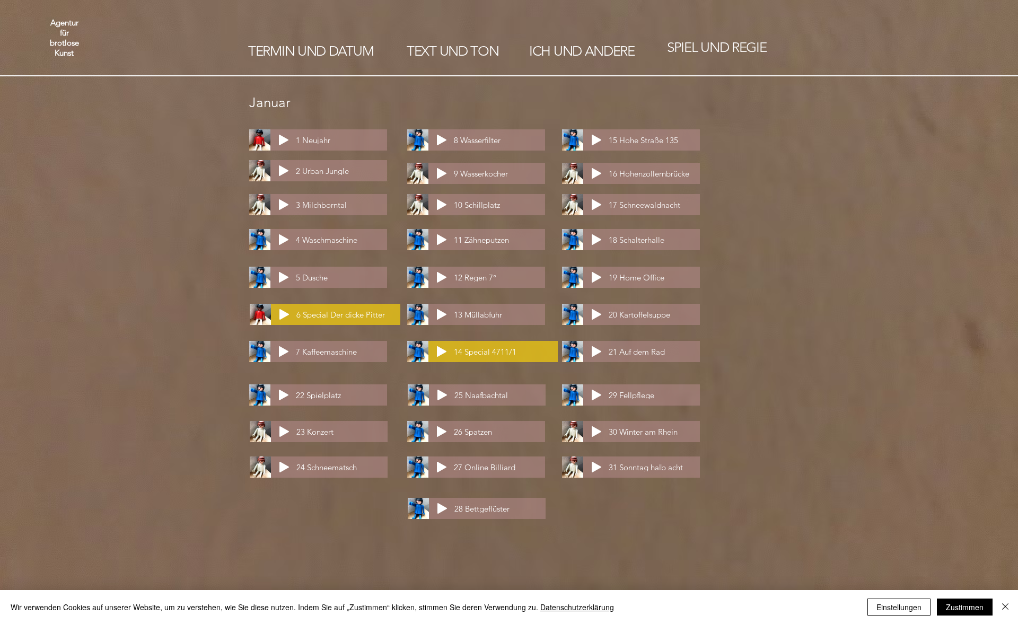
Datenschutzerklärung (577, 607)
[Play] (283, 140)
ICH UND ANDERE (582, 51)
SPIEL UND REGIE (717, 47)
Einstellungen (899, 607)
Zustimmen (965, 607)
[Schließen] (1005, 607)
